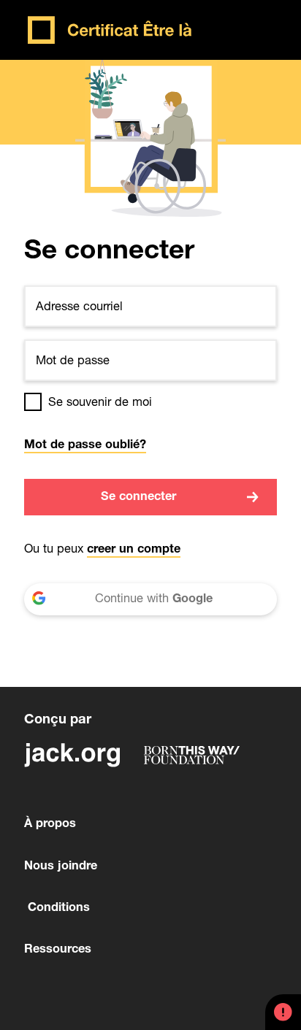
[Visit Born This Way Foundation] (192, 755)
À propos (50, 824)
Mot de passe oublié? (85, 445)
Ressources (57, 950)
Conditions (57, 908)
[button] (283, 1012)
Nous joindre (60, 867)
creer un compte (133, 550)
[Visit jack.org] (72, 755)
